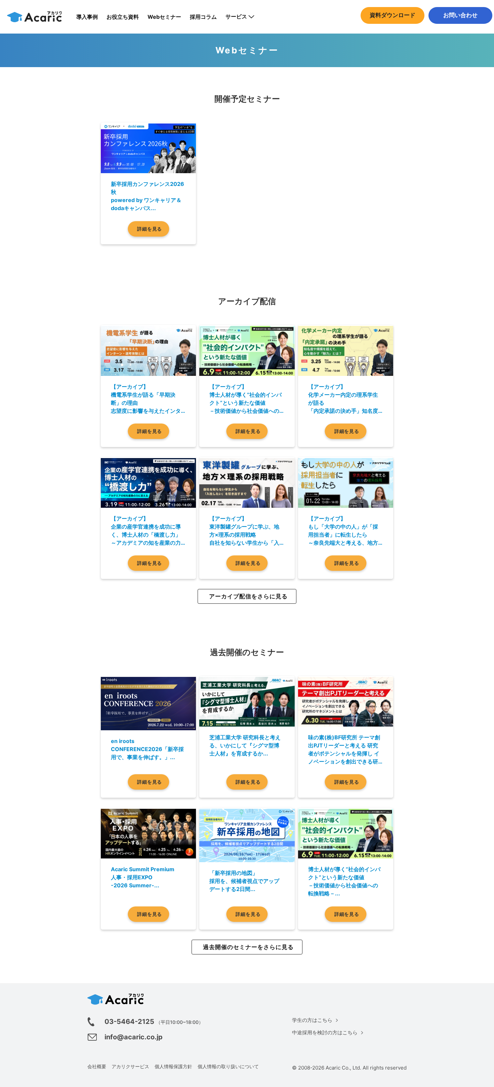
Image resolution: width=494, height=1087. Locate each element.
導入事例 (87, 16)
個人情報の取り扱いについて (228, 1066)
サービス (236, 16)
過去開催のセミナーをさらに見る (248, 947)
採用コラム (203, 16)
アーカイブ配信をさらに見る (248, 596)
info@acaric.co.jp (134, 1037)
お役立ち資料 (123, 16)
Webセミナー (164, 16)
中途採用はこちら (460, 29)
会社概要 (96, 1066)
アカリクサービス (130, 1066)
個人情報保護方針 (173, 1066)
